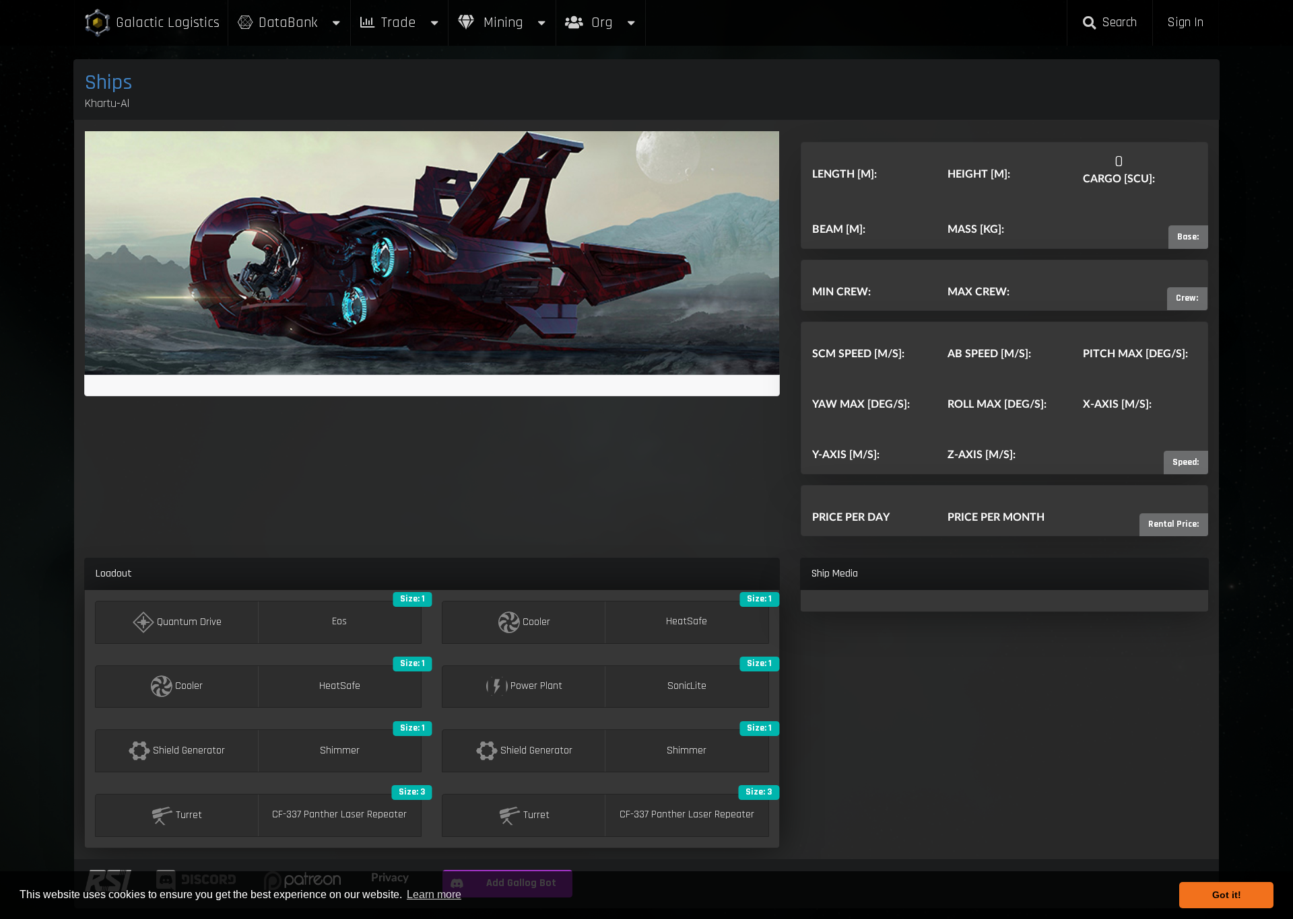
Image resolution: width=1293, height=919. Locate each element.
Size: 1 (412, 599)
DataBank (288, 22)
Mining (501, 22)
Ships (109, 82)
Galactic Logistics (168, 22)
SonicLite (686, 686)
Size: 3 (412, 792)
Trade (398, 22)
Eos (339, 621)
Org (616, 16)
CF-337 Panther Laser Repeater (339, 814)
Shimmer (340, 751)
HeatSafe (686, 621)
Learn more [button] (434, 894)
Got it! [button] (1226, 894)
